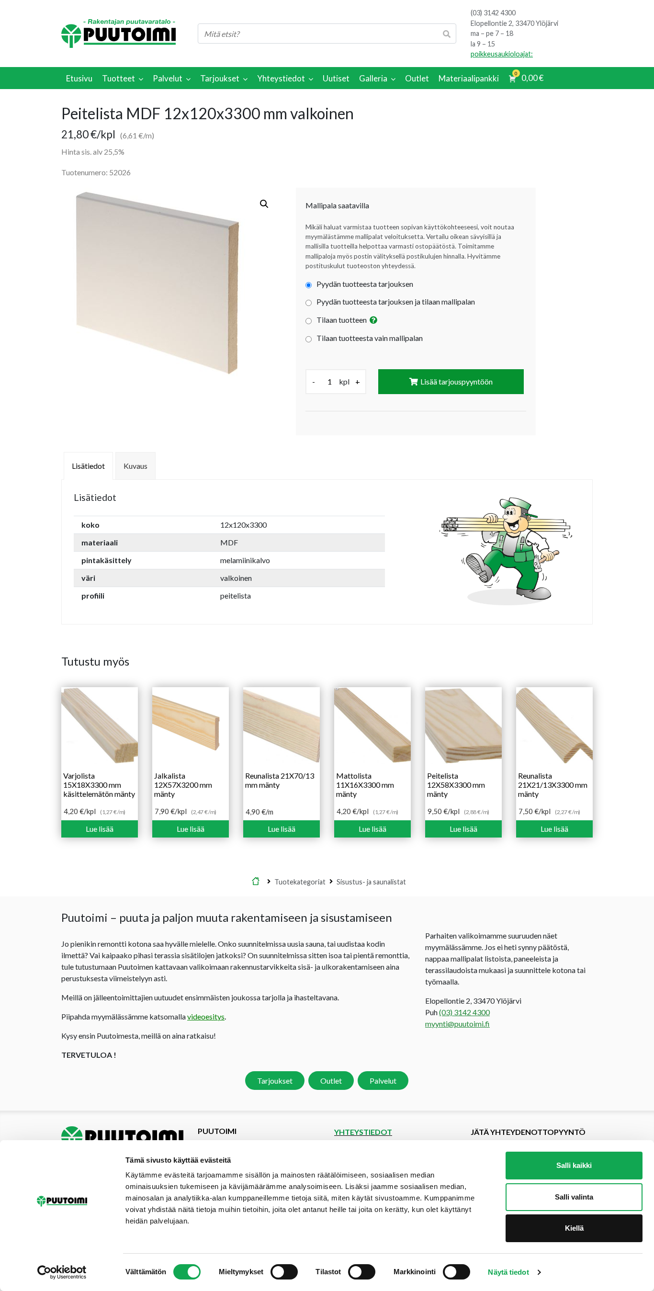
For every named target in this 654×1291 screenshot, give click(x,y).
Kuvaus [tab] (135, 465)
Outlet (331, 1080)
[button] (264, 204)
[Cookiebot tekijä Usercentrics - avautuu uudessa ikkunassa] (62, 1272)
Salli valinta (574, 1197)
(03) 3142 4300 (493, 13)
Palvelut (383, 1080)
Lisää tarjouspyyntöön (456, 381)
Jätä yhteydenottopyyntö (528, 1131)
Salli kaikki (574, 1165)
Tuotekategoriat (300, 881)
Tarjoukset (275, 1080)
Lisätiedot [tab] (88, 465)
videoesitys (206, 1016)
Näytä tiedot (508, 1272)
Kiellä (574, 1228)
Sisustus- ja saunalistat (371, 881)
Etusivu (255, 881)
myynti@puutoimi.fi (457, 1023)
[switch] (284, 1272)
